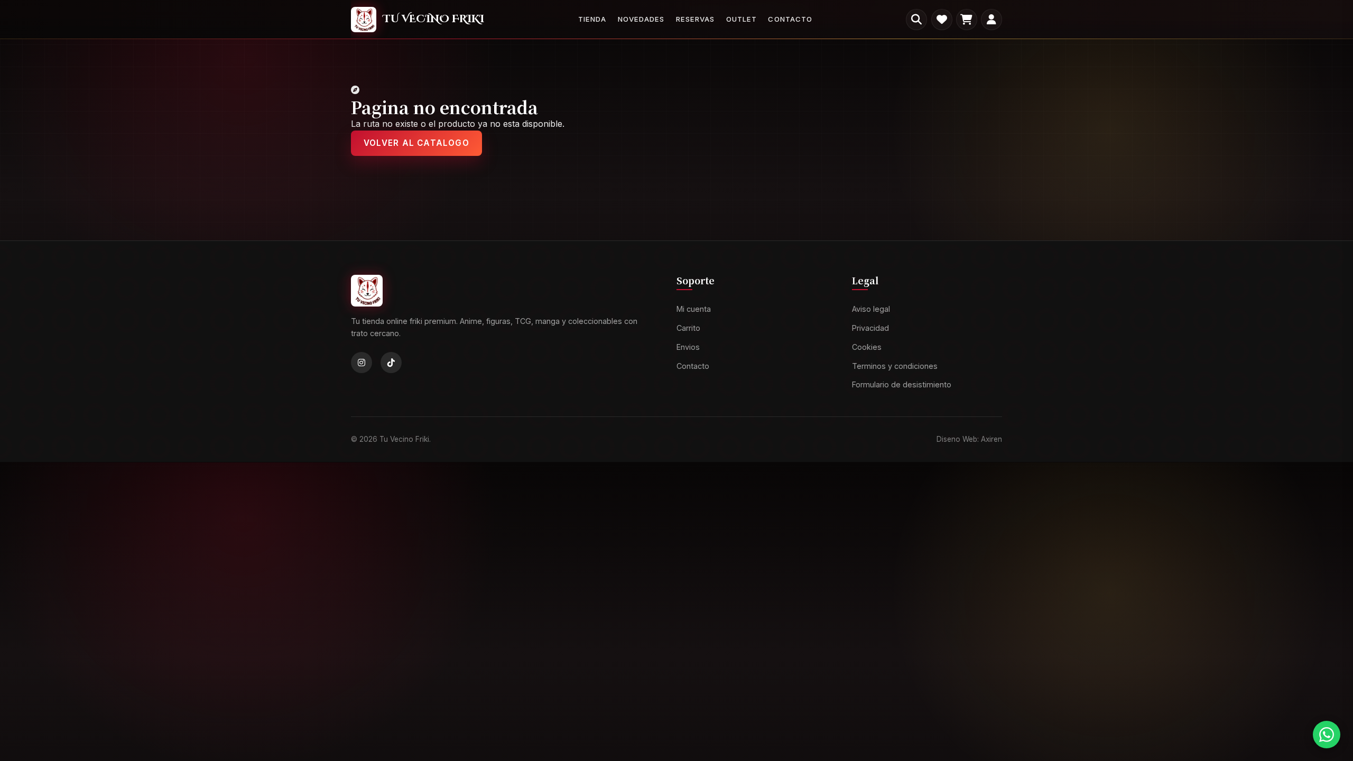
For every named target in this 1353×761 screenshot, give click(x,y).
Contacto (790, 19)
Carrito (688, 327)
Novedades (641, 19)
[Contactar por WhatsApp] (1326, 734)
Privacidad (870, 327)
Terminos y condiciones (895, 365)
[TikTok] (391, 363)
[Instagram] (361, 363)
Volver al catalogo (416, 143)
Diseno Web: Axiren (969, 439)
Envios (688, 346)
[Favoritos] (941, 19)
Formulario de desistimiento (901, 384)
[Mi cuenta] (991, 19)
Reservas (695, 19)
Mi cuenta (693, 309)
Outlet (741, 19)
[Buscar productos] (916, 19)
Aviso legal (871, 309)
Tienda (592, 19)
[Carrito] (966, 19)
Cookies (867, 346)
